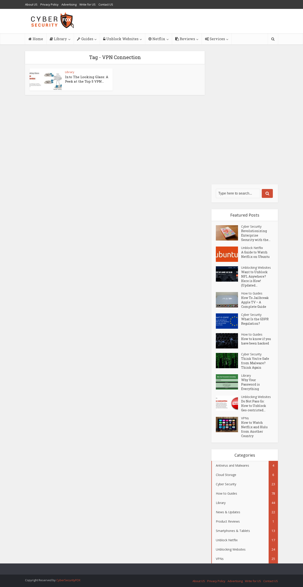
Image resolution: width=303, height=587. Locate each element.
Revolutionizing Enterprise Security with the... (255, 235)
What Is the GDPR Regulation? (255, 321)
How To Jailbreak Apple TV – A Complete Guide (255, 302)
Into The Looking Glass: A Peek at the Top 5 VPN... (86, 79)
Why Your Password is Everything (250, 384)
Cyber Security (251, 226)
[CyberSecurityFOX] (52, 20)
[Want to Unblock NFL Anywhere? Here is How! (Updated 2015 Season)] (228, 274)
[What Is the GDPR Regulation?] (228, 321)
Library (60, 38)
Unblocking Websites (256, 267)
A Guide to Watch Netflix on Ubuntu (255, 254)
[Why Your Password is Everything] (228, 382)
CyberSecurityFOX (68, 580)
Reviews (187, 38)
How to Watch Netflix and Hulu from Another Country (254, 429)
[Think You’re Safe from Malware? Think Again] (228, 360)
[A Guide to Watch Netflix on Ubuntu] (228, 254)
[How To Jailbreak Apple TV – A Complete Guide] (228, 299)
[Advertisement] (244, 117)
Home (37, 38)
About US (31, 4)
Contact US (105, 4)
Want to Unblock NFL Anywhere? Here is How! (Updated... (254, 278)
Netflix (158, 38)
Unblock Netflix (252, 248)
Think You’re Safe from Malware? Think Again (255, 363)
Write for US (87, 4)
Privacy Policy (49, 4)
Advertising (69, 4)
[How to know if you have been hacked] (228, 340)
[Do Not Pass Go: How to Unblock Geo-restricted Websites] (228, 403)
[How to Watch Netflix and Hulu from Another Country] (228, 424)
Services (217, 38)
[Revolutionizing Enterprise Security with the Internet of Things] (228, 233)
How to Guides (251, 293)
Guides (86, 38)
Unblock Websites (121, 38)
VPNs (245, 418)
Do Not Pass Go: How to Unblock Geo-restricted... (253, 405)
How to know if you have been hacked (256, 341)
